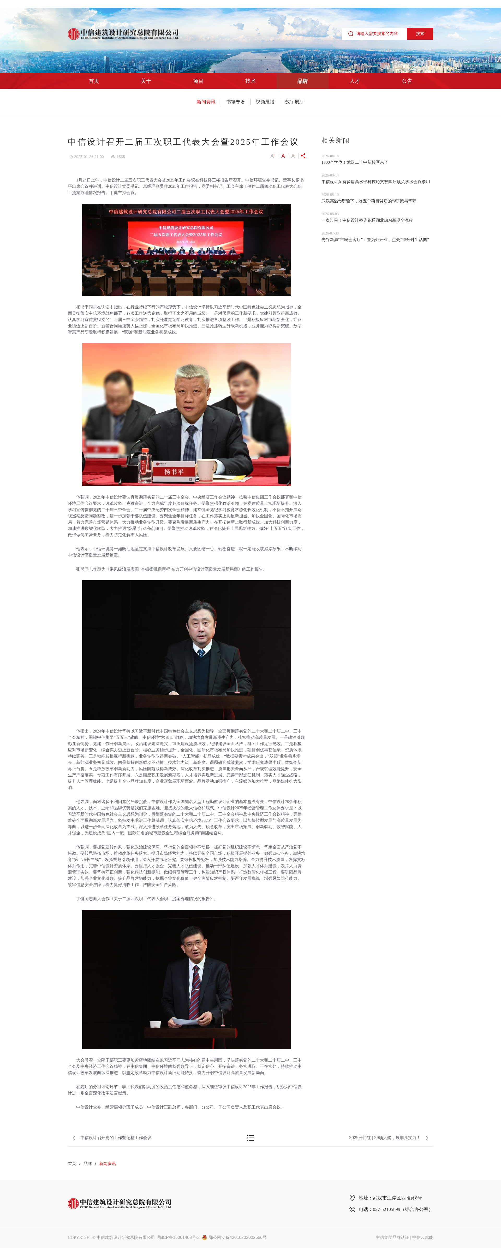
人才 (355, 81)
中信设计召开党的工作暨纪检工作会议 (115, 1137)
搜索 (420, 33)
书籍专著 (235, 101)
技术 (250, 81)
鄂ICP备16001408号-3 (179, 1237)
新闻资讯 (206, 101)
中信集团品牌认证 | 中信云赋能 (404, 1237)
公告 (407, 81)
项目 (198, 81)
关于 (146, 81)
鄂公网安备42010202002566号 (238, 1237)
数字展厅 (294, 101)
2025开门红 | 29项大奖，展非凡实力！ (385, 1137)
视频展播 (265, 101)
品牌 (302, 81)
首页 (94, 81)
